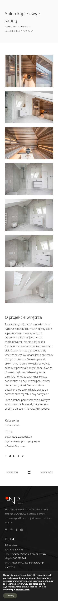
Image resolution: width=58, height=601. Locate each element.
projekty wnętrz (33, 441)
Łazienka (24, 27)
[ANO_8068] (29, 251)
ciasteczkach (22, 589)
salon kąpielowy (12, 446)
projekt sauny (11, 436)
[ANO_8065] (29, 179)
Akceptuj (10, 595)
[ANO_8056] (29, 143)
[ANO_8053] (29, 71)
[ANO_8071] (29, 287)
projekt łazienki (25, 436)
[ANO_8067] (29, 215)
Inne (15, 27)
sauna (23, 446)
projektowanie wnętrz (14, 441)
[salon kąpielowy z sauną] (29, 107)
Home (8, 27)
